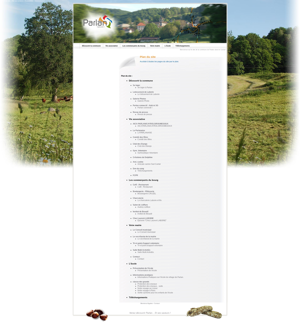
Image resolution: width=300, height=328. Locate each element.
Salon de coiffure (140, 205)
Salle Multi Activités (141, 250)
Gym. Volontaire (140, 151)
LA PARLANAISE (145, 133)
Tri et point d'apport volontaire (146, 243)
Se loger (136, 85)
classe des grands (141, 282)
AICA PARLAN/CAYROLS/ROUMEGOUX (150, 124)
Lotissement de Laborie (143, 92)
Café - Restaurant (141, 185)
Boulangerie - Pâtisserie (143, 191)
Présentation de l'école (143, 268)
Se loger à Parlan (145, 87)
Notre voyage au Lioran (148, 288)
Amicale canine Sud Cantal (149, 164)
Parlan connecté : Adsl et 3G (145, 105)
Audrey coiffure (144, 207)
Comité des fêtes (140, 137)
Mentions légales (146, 303)
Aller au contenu (17, 1)
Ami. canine (138, 162)
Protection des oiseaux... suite (150, 286)
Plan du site (6, 1)
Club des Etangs (140, 144)
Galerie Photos (139, 99)
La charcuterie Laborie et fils (150, 200)
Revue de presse (140, 112)
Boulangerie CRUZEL (147, 194)
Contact (136, 257)
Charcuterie (138, 198)
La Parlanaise (139, 130)
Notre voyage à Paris (146, 290)
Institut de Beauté (140, 211)
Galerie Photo (143, 101)
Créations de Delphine (142, 157)
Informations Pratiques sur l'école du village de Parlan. (161, 277)
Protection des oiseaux (147, 284)
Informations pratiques (143, 275)
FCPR (135, 175)
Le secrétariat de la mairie (144, 236)
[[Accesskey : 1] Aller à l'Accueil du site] (96, 28)
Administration (40, 1)
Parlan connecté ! (145, 108)
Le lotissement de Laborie (149, 94)
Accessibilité (29, 1)
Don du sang (138, 169)
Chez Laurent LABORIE (143, 218)
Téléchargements (145, 171)
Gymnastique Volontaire (148, 153)
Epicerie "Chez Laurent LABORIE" (152, 220)
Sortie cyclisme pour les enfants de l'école (155, 293)
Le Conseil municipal (142, 230)
